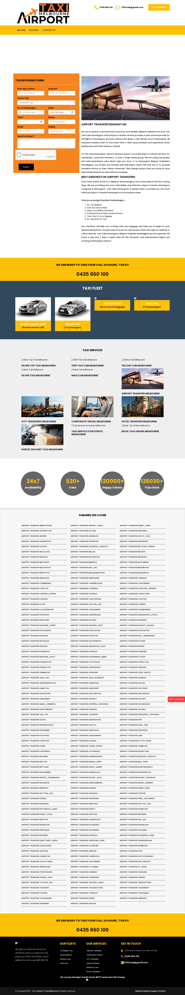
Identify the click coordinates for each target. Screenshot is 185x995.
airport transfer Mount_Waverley (137, 777)
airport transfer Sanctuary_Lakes (39, 840)
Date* (51, 108)
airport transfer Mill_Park (134, 761)
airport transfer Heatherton (86, 693)
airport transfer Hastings (133, 688)
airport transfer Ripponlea (35, 830)
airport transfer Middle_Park (86, 761)
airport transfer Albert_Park (135, 525)
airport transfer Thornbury (134, 887)
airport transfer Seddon (83, 851)
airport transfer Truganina (134, 893)
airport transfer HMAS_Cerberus (38, 704)
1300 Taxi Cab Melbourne (88, 365)
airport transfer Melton (34, 761)
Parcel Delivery (93, 963)
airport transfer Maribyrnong (86, 756)
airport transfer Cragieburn (85, 609)
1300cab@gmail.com (132, 7)
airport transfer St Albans (84, 866)
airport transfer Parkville (84, 803)
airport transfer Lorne (33, 746)
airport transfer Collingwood (37, 609)
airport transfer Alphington (36, 531)
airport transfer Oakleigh (84, 793)
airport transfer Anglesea (133, 531)
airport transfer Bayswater (85, 557)
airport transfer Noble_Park (135, 788)
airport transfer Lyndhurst (35, 751)
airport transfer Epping (132, 646)
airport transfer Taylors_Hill (37, 882)
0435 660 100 (106, 7)
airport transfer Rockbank (85, 830)
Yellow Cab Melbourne (137, 365)
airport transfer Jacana (132, 709)
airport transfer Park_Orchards (137, 798)
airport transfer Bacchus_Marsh (137, 546)
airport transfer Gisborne (84, 672)
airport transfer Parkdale (35, 803)
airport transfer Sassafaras (36, 845)
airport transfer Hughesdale (135, 704)
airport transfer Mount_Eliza (86, 777)
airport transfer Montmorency (136, 767)
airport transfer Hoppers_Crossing (89, 704)
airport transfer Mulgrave (35, 782)
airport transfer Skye (131, 851)
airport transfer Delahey (83, 620)
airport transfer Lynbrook (134, 746)
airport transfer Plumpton (134, 809)
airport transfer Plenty (83, 809)
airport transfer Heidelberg (35, 698)
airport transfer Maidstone (134, 751)
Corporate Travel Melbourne (91, 421)
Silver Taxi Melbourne (35, 375)
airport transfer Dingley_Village (137, 625)
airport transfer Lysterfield (85, 751)
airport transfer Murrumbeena (86, 782)
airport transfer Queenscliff (86, 819)
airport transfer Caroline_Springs (138, 588)
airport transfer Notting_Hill (37, 793)
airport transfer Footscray (85, 662)
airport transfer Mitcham (35, 767)
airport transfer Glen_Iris (35, 677)
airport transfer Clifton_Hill (86, 604)
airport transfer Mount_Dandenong (40, 777)
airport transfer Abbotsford (36, 525)
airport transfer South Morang (136, 856)
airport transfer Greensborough (38, 683)
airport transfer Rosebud (34, 835)
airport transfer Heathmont (135, 693)
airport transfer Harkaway (85, 688)
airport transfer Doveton (84, 635)
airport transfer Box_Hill (84, 567)
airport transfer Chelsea (34, 599)
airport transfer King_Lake (134, 725)
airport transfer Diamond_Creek (38, 625)
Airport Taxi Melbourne (48, 991)
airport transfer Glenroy (133, 677)
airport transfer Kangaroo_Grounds (139, 714)
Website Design (142, 991)
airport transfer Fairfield (84, 651)
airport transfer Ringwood (134, 824)
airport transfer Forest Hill (134, 662)
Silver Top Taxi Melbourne (38, 365)
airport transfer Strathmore (36, 872)
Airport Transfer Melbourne (141, 393)
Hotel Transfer (93, 972)
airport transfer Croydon (35, 615)
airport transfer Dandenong (86, 615)
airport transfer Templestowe (135, 882)
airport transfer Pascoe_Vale (135, 803)
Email (20, 126)
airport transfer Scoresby (84, 845)
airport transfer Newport (35, 788)
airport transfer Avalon (34, 546)
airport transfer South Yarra (36, 861)
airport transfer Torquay (84, 893)
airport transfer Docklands (36, 630)
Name (51, 117)
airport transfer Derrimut (133, 620)
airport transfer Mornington (135, 772)
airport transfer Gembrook (35, 672)
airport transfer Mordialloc (86, 772)
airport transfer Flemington (36, 662)
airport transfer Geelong (133, 667)
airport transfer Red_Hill (133, 819)
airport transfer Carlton (34, 588)
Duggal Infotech (158, 991)
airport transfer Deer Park (35, 620)
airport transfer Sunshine (133, 872)
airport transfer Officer (132, 793)
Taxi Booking (159, 7)
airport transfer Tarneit (133, 877)
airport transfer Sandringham (136, 840)
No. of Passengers (26, 108)
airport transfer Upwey (83, 898)
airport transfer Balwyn (132, 551)
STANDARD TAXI (66, 951)
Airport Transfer (94, 951)
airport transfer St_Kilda (133, 866)
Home (22, 30)
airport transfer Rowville (84, 835)
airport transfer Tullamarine (36, 898)
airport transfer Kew (131, 719)
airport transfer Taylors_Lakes (87, 882)
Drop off (52, 88)
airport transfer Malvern (34, 756)
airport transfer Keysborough (37, 725)
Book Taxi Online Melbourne (140, 431)
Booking (33, 30)
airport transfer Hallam (132, 683)
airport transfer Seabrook (134, 845)
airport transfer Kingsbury (35, 730)
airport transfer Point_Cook (36, 814)
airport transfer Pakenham (85, 798)
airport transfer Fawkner (133, 651)
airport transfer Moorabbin (36, 772)
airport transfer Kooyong (35, 735)
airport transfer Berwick (84, 562)
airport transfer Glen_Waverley (87, 677)
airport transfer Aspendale (134, 541)
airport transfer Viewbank (35, 903)
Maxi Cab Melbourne (85, 375)
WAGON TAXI (65, 959)
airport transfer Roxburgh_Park (137, 835)
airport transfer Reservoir (35, 824)
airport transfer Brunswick (134, 573)
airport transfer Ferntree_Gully (38, 657)
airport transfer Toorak (34, 893)
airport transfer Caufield (84, 593)
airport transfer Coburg (133, 604)
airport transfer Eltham (132, 641)
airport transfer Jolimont (84, 714)
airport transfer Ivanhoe (84, 709)
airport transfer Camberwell (36, 583)
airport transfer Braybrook (134, 567)
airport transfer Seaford (34, 851)
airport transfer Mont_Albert (86, 767)
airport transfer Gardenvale (85, 667)
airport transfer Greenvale (85, 683)
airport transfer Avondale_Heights (89, 546)
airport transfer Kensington (86, 719)
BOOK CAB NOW (176, 699)
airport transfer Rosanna (133, 830)
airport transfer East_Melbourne (137, 635)
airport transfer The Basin (35, 887)
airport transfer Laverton (35, 740)
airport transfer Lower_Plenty (87, 746)
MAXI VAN (64, 963)
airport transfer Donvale (34, 635)
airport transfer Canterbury (135, 583)
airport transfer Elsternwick (86, 641)
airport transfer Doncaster (85, 630)
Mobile (51, 126)
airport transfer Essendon (35, 651)
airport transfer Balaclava (35, 551)
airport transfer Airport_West (87, 525)
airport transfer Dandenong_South (139, 615)
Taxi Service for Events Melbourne (87, 433)
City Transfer (92, 959)
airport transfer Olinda (33, 798)
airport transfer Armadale (84, 536)
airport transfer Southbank (85, 861)
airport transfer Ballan (83, 551)
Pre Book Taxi (92, 967)
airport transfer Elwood (34, 646)
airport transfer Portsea (84, 814)
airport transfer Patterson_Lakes (39, 809)
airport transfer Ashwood (85, 541)
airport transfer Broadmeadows (88, 573)
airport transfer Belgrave (133, 557)
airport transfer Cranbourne (135, 609)
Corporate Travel (94, 955)
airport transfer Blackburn (134, 562)
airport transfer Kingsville (85, 730)
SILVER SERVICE (66, 955)
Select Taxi (23, 98)
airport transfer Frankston (36, 667)
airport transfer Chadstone (135, 593)
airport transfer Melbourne (85, 578)
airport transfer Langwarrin (86, 735)
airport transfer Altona (83, 531)
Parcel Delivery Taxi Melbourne (42, 449)
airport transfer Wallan (83, 903)
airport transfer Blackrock (36, 567)
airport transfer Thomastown (87, 887)
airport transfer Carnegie (84, 588)
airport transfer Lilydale (83, 740)
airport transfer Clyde (33, 604)
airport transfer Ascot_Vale (135, 536)
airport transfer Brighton (35, 573)
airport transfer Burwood (35, 578)
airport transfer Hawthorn (36, 693)
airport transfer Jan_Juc (34, 714)
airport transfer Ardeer (33, 536)
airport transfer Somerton (35, 856)
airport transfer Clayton (133, 599)
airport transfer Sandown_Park (88, 840)
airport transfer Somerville (85, 856)
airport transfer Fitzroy (132, 657)
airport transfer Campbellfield (86, 583)
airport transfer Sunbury (84, 872)
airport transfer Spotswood (135, 861)
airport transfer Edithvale (35, 641)
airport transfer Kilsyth (83, 725)
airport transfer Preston (34, 819)
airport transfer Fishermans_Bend (88, 657)
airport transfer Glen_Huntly (135, 672)
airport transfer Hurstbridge (36, 709)
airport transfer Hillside (132, 698)
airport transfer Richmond (85, 824)
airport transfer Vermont (133, 898)
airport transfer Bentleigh (35, 562)
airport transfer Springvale (36, 866)
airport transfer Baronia (34, 557)
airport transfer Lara (131, 735)
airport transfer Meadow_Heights (138, 756)
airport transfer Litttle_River (135, 740)
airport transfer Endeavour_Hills (88, 646)
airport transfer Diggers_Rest (87, 625)
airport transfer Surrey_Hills (37, 877)
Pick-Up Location (26, 88)
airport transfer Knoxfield (134, 730)
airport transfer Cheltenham (86, 599)
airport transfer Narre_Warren (136, 782)
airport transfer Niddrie (83, 788)
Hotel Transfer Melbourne (139, 421)
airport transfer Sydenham (85, 877)
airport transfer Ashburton (36, 541)
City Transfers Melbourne (38, 421)
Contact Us (49, 30)
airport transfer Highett (84, 698)
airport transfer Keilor (33, 719)
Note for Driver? (25, 136)
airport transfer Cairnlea (133, 578)
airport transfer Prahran (133, 814)
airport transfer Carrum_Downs (38, 593)
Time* (20, 117)
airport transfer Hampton (35, 688)
